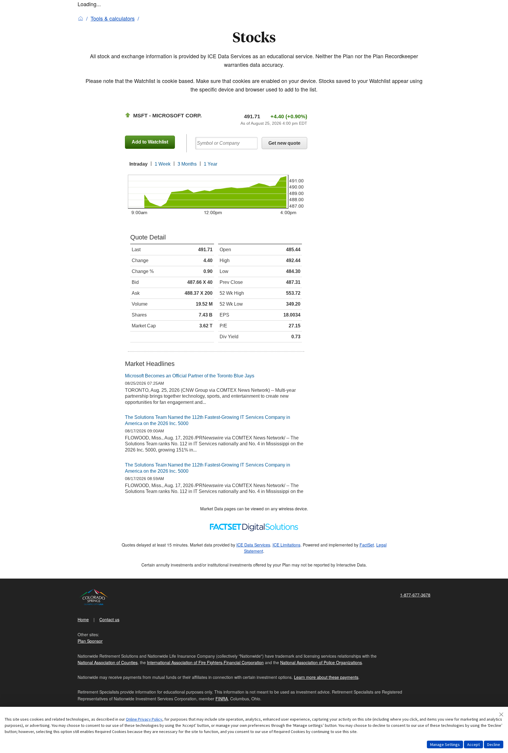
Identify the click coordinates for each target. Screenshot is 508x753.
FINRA (221, 699)
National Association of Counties (108, 662)
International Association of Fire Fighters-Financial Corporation (205, 662)
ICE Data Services (253, 545)
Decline (493, 744)
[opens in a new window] (254, 526)
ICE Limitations (286, 545)
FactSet (367, 545)
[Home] (80, 18)
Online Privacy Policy (144, 719)
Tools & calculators (113, 18)
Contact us (109, 619)
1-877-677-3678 (415, 595)
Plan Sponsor (90, 641)
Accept (473, 744)
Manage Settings (445, 744)
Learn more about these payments (326, 677)
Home (83, 619)
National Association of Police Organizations (321, 662)
